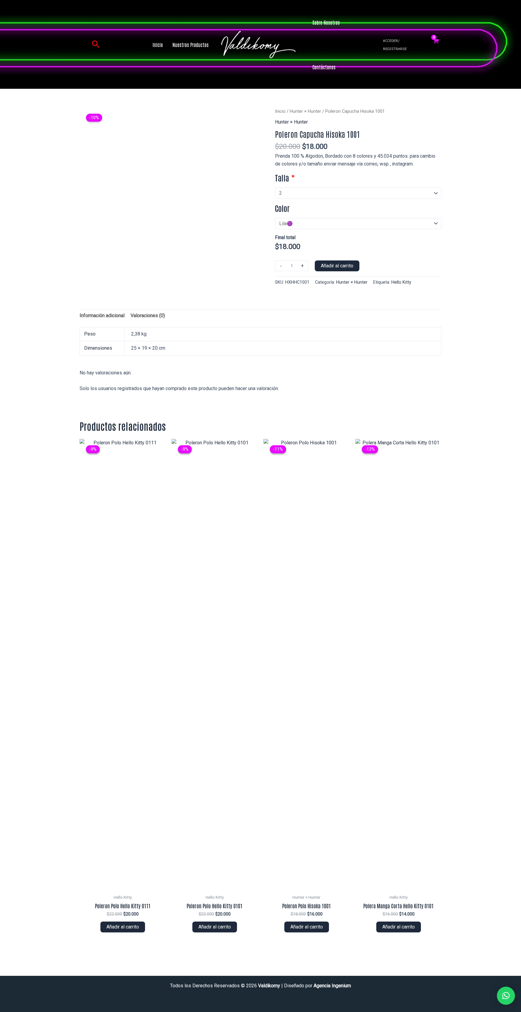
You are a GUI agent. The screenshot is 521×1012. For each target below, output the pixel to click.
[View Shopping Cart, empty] (435, 44)
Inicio (280, 111)
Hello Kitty (401, 282)
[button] (96, 44)
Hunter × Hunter (305, 111)
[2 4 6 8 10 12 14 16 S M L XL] (358, 193)
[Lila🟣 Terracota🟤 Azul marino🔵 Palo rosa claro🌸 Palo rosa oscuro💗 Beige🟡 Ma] (358, 223)
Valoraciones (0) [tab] (148, 315)
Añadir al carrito (337, 266)
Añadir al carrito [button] (122, 927)
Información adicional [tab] (102, 315)
